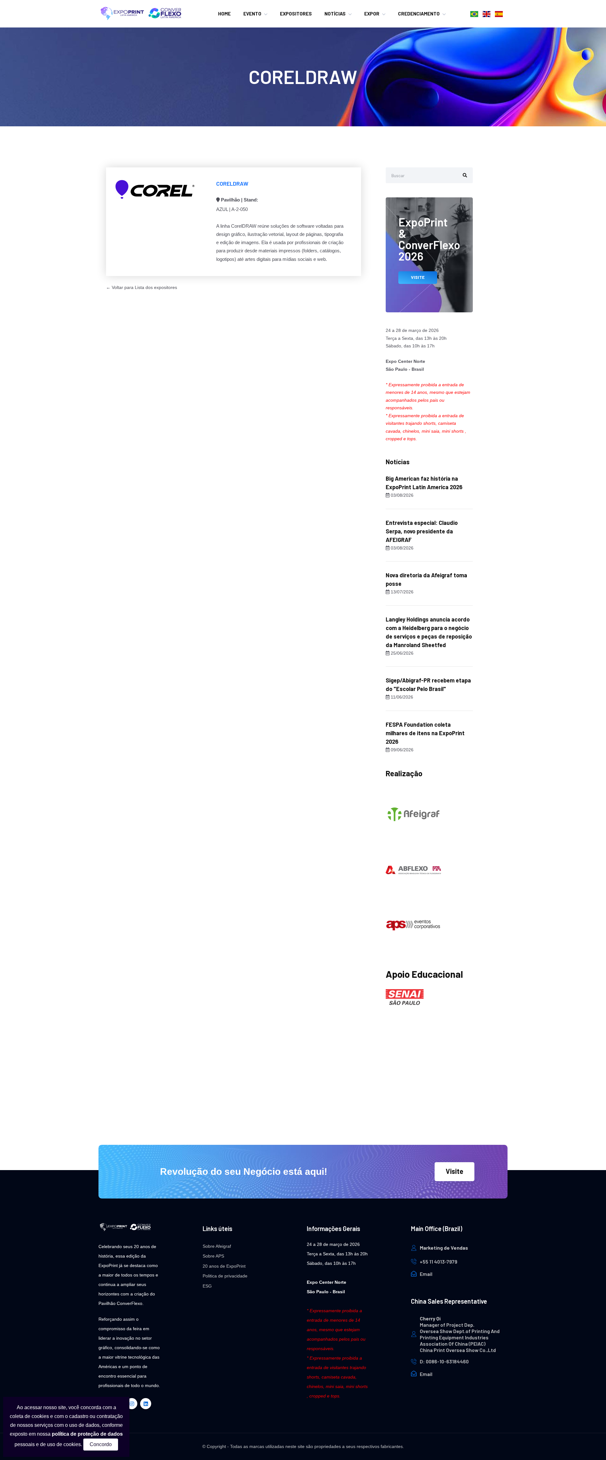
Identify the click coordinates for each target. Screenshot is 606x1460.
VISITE (418, 277)
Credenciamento (419, 13)
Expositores (296, 13)
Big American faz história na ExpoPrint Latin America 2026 (424, 482)
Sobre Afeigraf (217, 1246)
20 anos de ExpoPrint (224, 1266)
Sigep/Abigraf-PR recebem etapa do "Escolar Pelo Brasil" (428, 684)
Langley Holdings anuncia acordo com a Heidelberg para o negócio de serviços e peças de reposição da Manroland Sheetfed (429, 632)
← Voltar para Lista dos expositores (141, 287)
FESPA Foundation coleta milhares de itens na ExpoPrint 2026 (425, 733)
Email (426, 1274)
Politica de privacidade (225, 1275)
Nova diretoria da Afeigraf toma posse (426, 579)
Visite (454, 1171)
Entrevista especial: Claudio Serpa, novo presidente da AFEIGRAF (422, 531)
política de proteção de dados (87, 1434)
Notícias (335, 13)
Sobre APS (213, 1256)
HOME (224, 13)
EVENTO (252, 13)
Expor (371, 13)
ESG (207, 1286)
